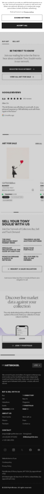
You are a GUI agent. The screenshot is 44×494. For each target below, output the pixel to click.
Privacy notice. (29, 12)
